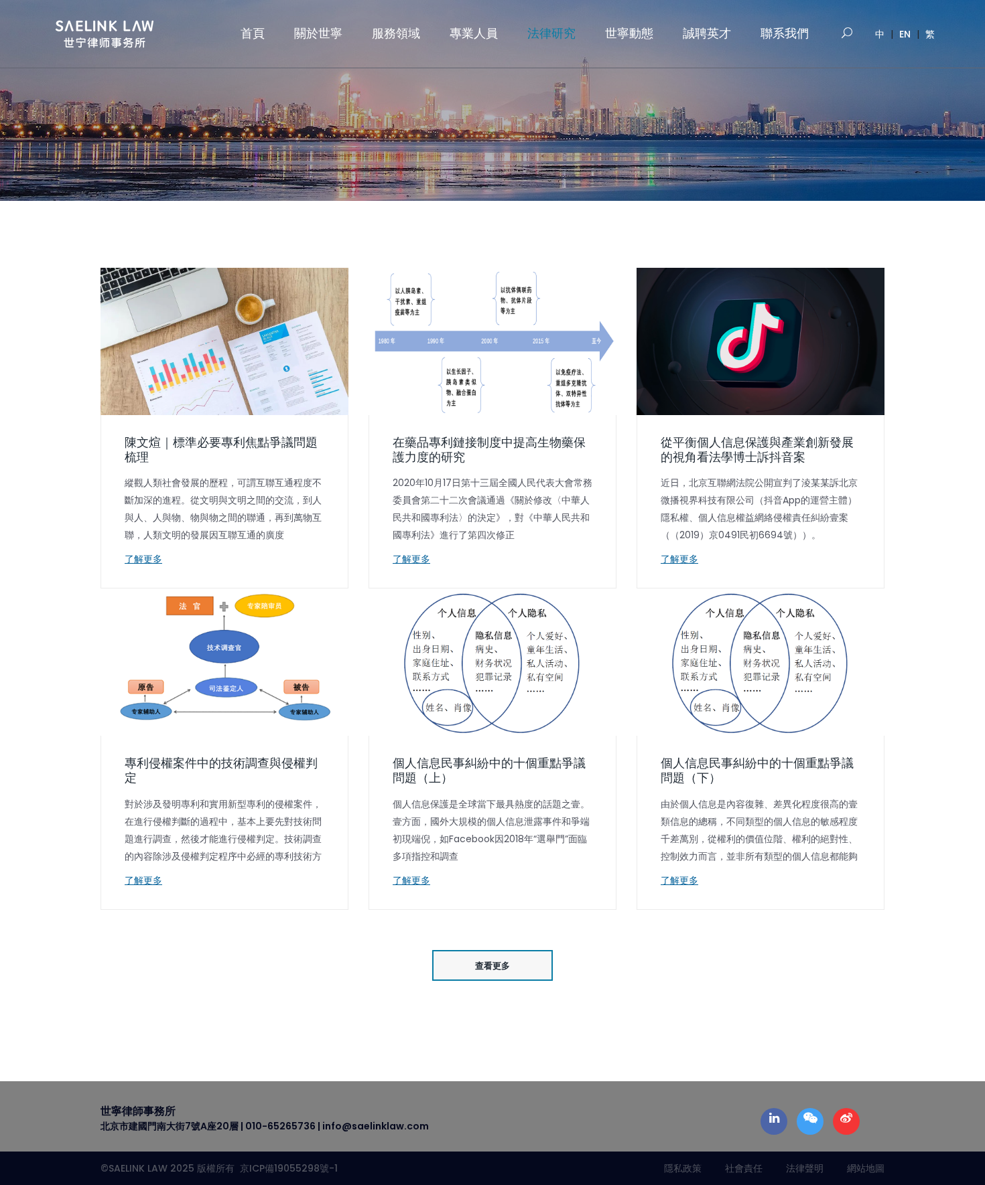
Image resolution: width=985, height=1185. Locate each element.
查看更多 (492, 965)
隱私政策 (683, 1168)
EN (905, 34)
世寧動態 (629, 33)
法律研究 (551, 33)
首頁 (253, 33)
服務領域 (396, 33)
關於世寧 (318, 33)
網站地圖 (865, 1168)
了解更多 (143, 559)
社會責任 (744, 1168)
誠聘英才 (707, 33)
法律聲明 (805, 1168)
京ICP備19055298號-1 (286, 1168)
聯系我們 (785, 33)
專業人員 (474, 33)
